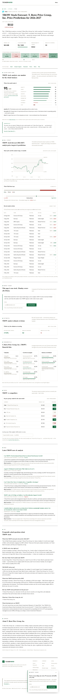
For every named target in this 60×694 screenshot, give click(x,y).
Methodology (35, 667)
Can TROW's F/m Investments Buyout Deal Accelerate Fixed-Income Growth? (23, 456)
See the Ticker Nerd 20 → (10, 131)
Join (43, 665)
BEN (5, 419)
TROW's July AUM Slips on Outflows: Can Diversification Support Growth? (23, 495)
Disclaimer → (7, 684)
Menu (56, 2)
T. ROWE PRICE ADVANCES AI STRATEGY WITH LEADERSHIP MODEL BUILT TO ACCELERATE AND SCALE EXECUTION (27, 509)
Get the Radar (31, 305)
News (35, 66)
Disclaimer (53, 668)
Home (5, 8)
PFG (5, 408)
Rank (11, 66)
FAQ (39, 66)
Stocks (10, 8)
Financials (25, 66)
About (43, 663)
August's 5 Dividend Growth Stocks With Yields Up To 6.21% (19, 469)
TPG (5, 412)
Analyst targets (18, 66)
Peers (30, 66)
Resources (35, 669)
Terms (52, 665)
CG (4, 423)
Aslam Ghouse (12, 119)
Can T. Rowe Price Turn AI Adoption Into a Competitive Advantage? (21, 482)
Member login (45, 668)
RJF (5, 426)
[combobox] (17, 435)
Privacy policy (54, 663)
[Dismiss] (56, 672)
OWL (5, 416)
